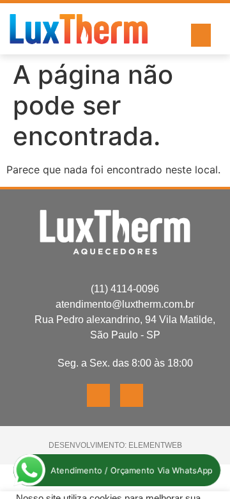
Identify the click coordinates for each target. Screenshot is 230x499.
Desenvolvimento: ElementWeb (115, 445)
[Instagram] (131, 395)
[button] (201, 35)
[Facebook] (98, 395)
